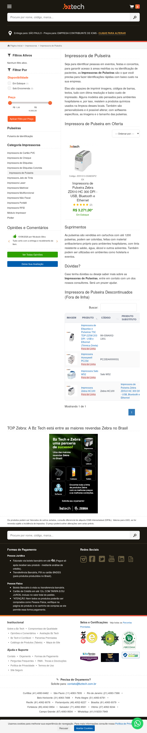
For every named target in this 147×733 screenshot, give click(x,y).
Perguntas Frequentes (22, 660)
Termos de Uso (46, 665)
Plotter (10, 217)
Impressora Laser (16, 182)
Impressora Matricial (17, 187)
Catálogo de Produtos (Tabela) (26, 642)
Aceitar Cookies (84, 728)
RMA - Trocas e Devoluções (52, 660)
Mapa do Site (53, 642)
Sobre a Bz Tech (15, 628)
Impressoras (31, 45)
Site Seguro (17, 670)
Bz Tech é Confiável (21, 637)
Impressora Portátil (17, 202)
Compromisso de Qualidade (42, 628)
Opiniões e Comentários (23, 633)
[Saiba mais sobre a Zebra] (73, 473)
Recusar (63, 728)
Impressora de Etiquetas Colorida (24, 167)
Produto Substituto (129, 318)
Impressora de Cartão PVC (21, 152)
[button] (8, 239)
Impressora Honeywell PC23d (87, 357)
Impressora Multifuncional (20, 192)
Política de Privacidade (22, 665)
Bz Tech (73, 6)
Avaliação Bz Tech (49, 633)
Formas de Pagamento (46, 656)
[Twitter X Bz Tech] (102, 560)
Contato (11, 656)
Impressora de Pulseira (21, 172)
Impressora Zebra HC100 (88, 389)
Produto (88, 317)
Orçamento (25, 656)
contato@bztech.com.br (81, 684)
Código (105, 317)
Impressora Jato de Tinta (20, 177)
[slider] (10, 103)
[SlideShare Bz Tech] (131, 560)
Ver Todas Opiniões (32, 254)
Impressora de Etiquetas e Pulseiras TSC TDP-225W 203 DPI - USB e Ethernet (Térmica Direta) (89, 335)
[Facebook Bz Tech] (93, 560)
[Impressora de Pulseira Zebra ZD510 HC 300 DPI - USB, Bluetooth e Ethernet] (83, 172)
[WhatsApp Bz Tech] (137, 724)
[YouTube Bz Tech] (112, 560)
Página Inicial (16, 45)
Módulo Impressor (16, 212)
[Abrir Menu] (16, 6)
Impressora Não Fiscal (19, 197)
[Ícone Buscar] (135, 17)
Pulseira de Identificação (20, 136)
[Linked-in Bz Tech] (122, 560)
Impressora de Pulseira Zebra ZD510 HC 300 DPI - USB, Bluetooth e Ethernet (82, 191)
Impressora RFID (16, 207)
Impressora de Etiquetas (20, 162)
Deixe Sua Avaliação (32, 264)
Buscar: (94, 307)
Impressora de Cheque (19, 157)
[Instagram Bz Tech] (84, 560)
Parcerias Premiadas (46, 637)
